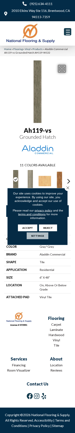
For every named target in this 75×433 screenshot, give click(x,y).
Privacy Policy (39, 426)
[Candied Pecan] (59, 181)
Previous (6, 179)
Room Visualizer (18, 370)
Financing (19, 365)
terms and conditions (32, 214)
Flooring (18, 49)
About (56, 358)
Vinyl (27, 49)
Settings (37, 235)
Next (69, 179)
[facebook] (30, 396)
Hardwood (56, 335)
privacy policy (43, 210)
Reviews (56, 370)
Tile (56, 345)
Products (37, 49)
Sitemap (58, 426)
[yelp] (43, 396)
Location (56, 365)
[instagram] (36, 396)
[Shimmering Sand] (30, 179)
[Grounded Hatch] (15, 179)
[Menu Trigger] (67, 31)
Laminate (56, 330)
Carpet (56, 324)
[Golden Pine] (45, 181)
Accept (27, 227)
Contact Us (37, 383)
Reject (48, 227)
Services (19, 358)
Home (7, 49)
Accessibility (43, 420)
